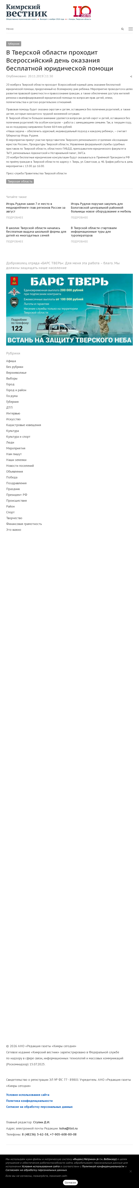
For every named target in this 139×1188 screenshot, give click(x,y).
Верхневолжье (16, 372)
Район (10, 506)
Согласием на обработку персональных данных (36, 1170)
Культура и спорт (18, 436)
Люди (10, 442)
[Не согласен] (130, 1171)
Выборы (11, 378)
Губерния (13, 43)
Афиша (11, 361)
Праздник (13, 489)
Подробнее (14, 217)
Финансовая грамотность (24, 524)
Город (10, 384)
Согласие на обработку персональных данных (39, 1107)
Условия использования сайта (27, 1095)
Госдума (12, 396)
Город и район (16, 390)
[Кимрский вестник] (69, 12)
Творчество (14, 518)
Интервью (13, 413)
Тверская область (20, 181)
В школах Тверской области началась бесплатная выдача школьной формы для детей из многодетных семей (36, 231)
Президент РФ (16, 495)
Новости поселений (20, 465)
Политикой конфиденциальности (103, 1166)
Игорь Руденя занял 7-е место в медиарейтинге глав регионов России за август (35, 207)
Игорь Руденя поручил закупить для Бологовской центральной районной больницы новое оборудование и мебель (101, 207)
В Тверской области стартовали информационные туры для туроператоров (94, 231)
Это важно (13, 529)
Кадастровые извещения (23, 425)
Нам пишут (14, 454)
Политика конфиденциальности (29, 1101)
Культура (12, 431)
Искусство (13, 419)
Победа (11, 477)
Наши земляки (16, 460)
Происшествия (16, 500)
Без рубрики (14, 367)
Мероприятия (15, 448)
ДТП (9, 407)
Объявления (14, 471)
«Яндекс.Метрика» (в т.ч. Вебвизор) (95, 1159)
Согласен (70, 1182)
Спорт (10, 512)
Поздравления (16, 483)
